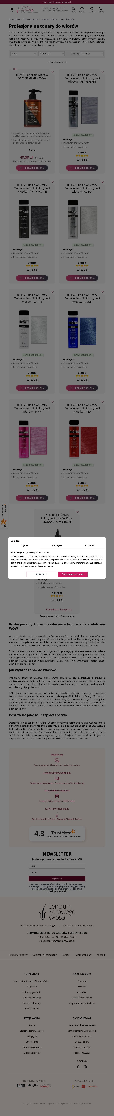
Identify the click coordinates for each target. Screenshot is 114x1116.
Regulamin (32, 986)
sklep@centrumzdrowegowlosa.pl (57, 940)
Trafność (86, 54)
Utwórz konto (32, 1041)
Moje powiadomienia (32, 1047)
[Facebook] (78, 1066)
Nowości (82, 986)
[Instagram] (85, 1066)
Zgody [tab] (25, 545)
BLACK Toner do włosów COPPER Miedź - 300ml (32, 76)
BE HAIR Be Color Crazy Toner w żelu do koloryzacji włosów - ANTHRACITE (32, 188)
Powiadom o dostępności (59, 609)
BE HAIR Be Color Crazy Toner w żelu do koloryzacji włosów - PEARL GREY (82, 78)
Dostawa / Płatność (32, 997)
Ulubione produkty (32, 1052)
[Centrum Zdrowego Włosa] (27, 9)
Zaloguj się (32, 1036)
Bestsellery (82, 992)
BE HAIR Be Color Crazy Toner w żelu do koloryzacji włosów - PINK (32, 408)
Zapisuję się (57, 878)
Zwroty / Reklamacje (32, 1003)
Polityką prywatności (57, 891)
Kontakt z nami (32, 1008)
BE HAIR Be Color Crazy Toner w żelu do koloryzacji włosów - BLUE (82, 298)
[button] (73, 9)
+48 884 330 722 (46, 936)
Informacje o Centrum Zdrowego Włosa (32, 981)
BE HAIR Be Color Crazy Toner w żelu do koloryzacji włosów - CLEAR (82, 188)
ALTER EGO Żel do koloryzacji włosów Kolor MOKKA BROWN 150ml (57, 518)
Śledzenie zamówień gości (32, 1030)
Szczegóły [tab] (57, 545)
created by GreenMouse (82, 1103)
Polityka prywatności (32, 992)
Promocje (82, 981)
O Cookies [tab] (89, 545)
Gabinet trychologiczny (82, 997)
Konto (32, 1025)
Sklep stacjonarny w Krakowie (82, 1003)
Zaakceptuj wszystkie (73, 574)
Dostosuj (40, 574)
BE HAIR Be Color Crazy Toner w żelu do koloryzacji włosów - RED (82, 408)
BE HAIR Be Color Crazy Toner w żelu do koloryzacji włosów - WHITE (32, 298)
